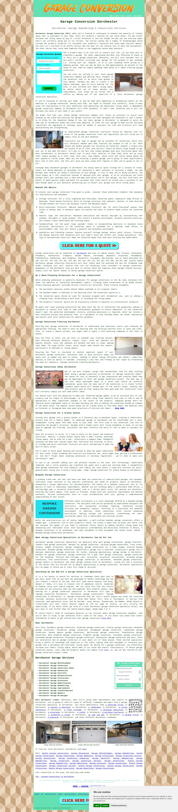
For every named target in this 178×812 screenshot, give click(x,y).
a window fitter (130, 715)
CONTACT (129, 16)
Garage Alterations (104, 756)
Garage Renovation (80, 753)
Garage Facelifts (101, 758)
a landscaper (94, 707)
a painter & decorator (59, 707)
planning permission (97, 312)
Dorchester (82, 253)
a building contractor (113, 712)
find (43, 627)
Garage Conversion (59, 761)
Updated (60, 794)
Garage (39, 253)
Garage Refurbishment (102, 753)
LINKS (116, 16)
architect (121, 115)
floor (47, 338)
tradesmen (111, 717)
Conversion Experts (70, 794)
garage (93, 141)
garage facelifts (133, 542)
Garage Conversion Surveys (128, 756)
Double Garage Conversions (55, 753)
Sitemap (37, 794)
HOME (110, 16)
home (95, 700)
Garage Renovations (45, 758)
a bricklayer (54, 712)
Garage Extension (98, 763)
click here (106, 618)
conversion (63, 104)
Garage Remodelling (124, 753)
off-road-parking (50, 106)
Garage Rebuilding (78, 763)
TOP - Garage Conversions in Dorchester (55, 777)
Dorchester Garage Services (55, 657)
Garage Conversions (65, 756)
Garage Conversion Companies (74, 758)
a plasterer (53, 717)
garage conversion (61, 192)
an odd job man (96, 715)
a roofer (81, 712)
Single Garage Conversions (91, 766)
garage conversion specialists (62, 542)
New (42, 794)
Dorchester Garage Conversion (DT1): (53, 33)
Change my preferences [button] (118, 805)
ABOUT (123, 16)
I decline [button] (105, 805)
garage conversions (119, 545)
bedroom (100, 84)
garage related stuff (86, 562)
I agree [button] (97, 805)
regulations (113, 134)
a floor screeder (73, 710)
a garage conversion (115, 645)
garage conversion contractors (62, 263)
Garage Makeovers (85, 756)
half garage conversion (111, 555)
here (106, 650)
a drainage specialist (112, 710)
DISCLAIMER (138, 16)
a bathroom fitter (115, 705)
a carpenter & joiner (59, 715)
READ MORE (119, 408)
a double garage (98, 159)
